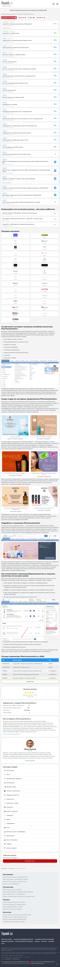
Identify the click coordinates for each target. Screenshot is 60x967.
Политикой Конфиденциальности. (38, 963)
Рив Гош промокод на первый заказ (14, 919)
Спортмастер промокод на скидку (14, 902)
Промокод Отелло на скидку (12, 889)
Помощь (36, 941)
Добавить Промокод (7, 941)
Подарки (9, 844)
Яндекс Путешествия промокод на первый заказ (19, 896)
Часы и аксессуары (11, 840)
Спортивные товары (12, 803)
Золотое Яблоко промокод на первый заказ (17, 914)
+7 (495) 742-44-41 (15, 958)
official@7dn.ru (8, 958)
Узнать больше (30, 760)
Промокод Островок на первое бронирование (18, 892)
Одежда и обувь (11, 787)
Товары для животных (12, 795)
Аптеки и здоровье (12, 811)
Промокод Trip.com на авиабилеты (14, 894)
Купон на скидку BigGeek (11, 884)
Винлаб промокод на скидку (12, 909)
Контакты (44, 941)
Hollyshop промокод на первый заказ (15, 917)
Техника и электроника (13, 791)
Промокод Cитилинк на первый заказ (15, 877)
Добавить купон (31, 861)
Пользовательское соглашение (44, 939)
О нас (3, 943)
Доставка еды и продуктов (14, 778)
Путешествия (10, 782)
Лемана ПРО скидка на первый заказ (15, 881)
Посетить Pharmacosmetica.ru (11, 734)
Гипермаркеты (10, 823)
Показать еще (30, 681)
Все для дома (10, 770)
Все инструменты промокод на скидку (15, 879)
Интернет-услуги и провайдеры (15, 831)
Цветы (8, 819)
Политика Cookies (6, 939)
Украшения (9, 815)
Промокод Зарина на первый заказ (14, 904)
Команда (51, 941)
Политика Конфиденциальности (23, 939)
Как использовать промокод (24, 941)
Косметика (9, 807)
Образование (10, 835)
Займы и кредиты (11, 848)
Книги (8, 774)
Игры (8, 827)
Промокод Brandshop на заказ (12, 906)
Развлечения (10, 799)
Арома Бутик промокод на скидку (14, 921)
